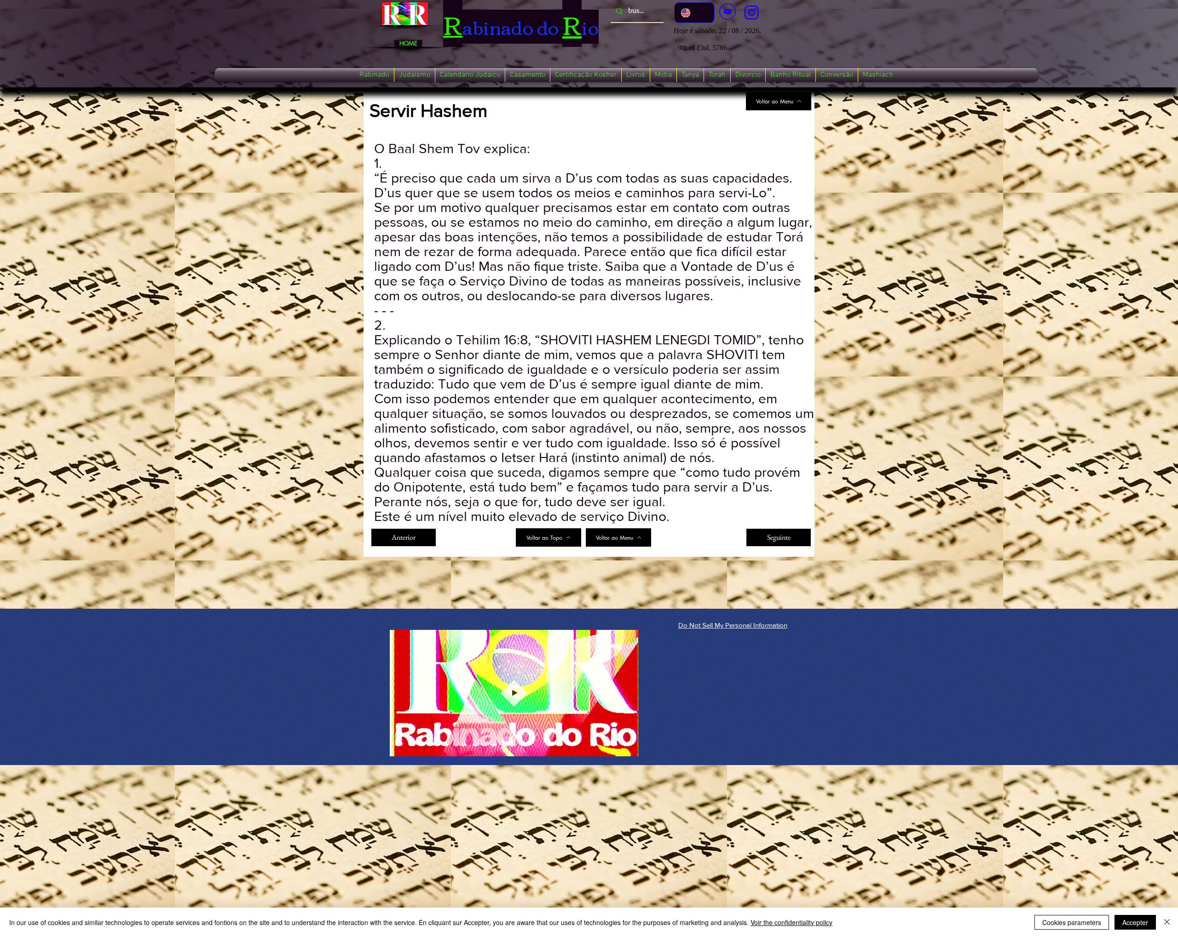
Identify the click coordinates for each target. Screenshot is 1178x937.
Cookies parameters (1071, 922)
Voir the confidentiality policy (791, 922)
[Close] (1166, 922)
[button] (374, 75)
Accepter (1135, 922)
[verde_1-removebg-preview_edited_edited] (751, 12)
